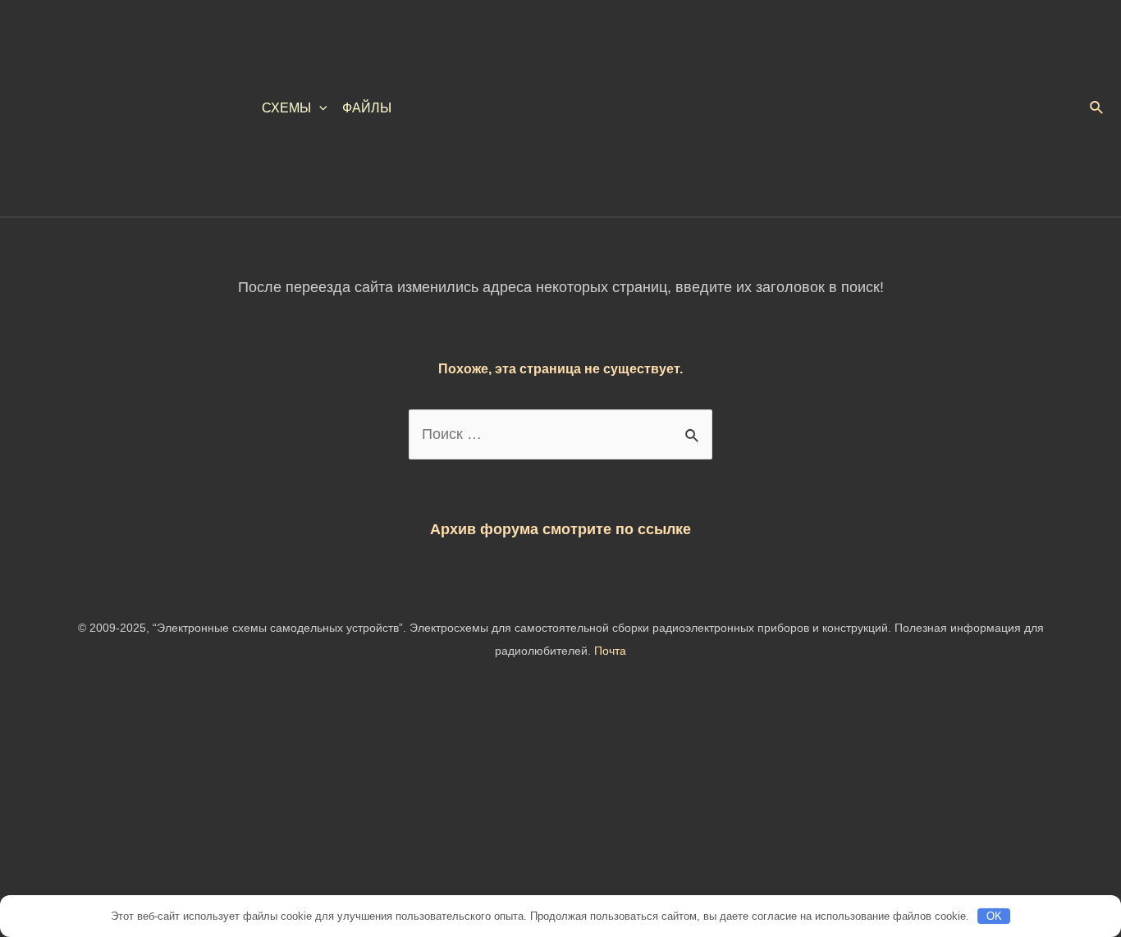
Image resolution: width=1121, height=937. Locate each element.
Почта (610, 650)
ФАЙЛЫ (366, 108)
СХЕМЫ (286, 108)
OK (994, 916)
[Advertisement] (492, 815)
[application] (319, 108)
